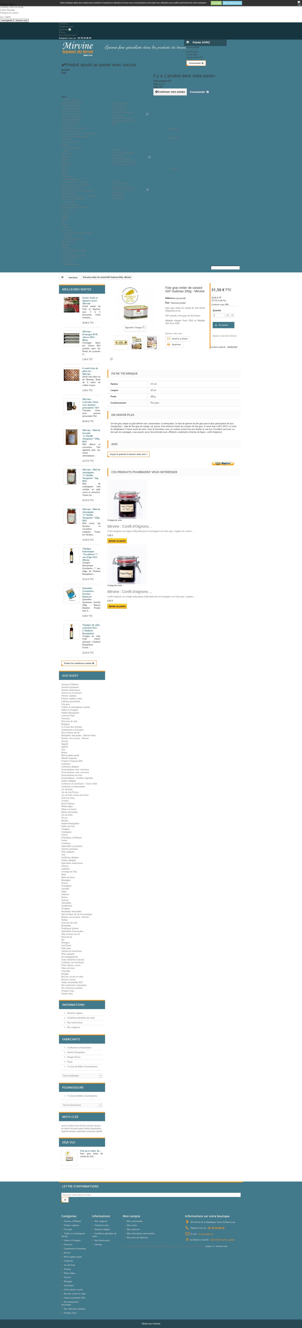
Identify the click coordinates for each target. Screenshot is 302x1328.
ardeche (65, 1131)
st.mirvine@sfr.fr (205, 1234)
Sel (62, 940)
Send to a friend (179, 339)
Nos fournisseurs (71, 264)
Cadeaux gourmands (70, 701)
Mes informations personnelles (141, 1233)
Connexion (64, 24)
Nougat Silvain (73, 1057)
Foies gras (66, 948)
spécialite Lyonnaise (86, 1131)
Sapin (64, 168)
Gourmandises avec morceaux (75, 182)
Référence (170, 298)
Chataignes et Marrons (71, 837)
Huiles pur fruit (68, 826)
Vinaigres (65, 829)
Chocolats (65, 244)
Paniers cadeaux (71, 100)
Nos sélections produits (72, 988)
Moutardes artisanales (71, 911)
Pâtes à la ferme (68, 809)
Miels (65, 151)
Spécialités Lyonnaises (71, 846)
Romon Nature (67, 803)
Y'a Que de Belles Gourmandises (82, 1066)
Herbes (64, 920)
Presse (62, 32)
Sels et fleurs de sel (70, 131)
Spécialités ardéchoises (72, 863)
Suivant (111, 358)
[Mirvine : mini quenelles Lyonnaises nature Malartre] (71, 595)
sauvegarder (6, 20)
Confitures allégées (70, 179)
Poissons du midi (69, 142)
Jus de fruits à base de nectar (75, 207)
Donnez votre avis (173, 333)
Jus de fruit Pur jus (70, 205)
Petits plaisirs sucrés (73, 239)
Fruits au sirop (67, 798)
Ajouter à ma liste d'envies (225, 336)
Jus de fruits (69, 202)
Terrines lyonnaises (70, 111)
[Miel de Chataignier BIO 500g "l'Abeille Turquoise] (71, 516)
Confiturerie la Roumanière (79, 1047)
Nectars (64, 820)
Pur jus (64, 818)
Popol (69, 1062)
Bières (64, 752)
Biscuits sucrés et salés (74, 250)
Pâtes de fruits (68, 241)
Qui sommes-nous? (68, 35)
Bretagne (65, 145)
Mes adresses (133, 1229)
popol (81, 1128)
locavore (74, 1128)
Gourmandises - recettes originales (77, 190)
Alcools (66, 213)
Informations (73, 1005)
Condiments (66, 906)
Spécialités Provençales (72, 931)
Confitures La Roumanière (73, 786)
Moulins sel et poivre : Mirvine (75, 136)
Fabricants (71, 1039)
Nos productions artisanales (74, 985)
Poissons (67, 139)
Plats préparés (68, 852)
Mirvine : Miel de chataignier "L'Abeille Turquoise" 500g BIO (91, 515)
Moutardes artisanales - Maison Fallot (78, 134)
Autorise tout (21, 20)
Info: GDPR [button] (5, 17)
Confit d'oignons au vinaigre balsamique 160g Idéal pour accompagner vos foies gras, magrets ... (151, 596)
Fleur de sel (66, 937)
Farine (64, 840)
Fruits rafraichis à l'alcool (72, 959)
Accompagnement (69, 957)
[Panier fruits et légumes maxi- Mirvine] (71, 305)
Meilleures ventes (76, 289)
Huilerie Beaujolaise (70, 122)
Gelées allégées (68, 193)
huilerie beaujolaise (92, 1128)
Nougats (65, 974)
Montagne (65, 156)
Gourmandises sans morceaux (75, 185)
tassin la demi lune (70, 1125)
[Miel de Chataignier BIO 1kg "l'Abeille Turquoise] (71, 476)
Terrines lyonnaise (69, 849)
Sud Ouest (66, 945)
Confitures (68, 176)
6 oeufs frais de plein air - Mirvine (90, 371)
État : (167, 303)
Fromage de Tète (69, 872)
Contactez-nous (66, 26)
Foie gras (65, 704)
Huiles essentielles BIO (72, 982)
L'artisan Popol (68, 715)
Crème (64, 835)
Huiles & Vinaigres (71, 119)
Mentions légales (75, 1013)
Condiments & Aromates (74, 128)
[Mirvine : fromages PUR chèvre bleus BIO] (71, 338)
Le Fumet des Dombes (71, 148)
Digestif (64, 216)
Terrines (65, 866)
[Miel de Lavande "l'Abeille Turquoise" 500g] (71, 437)
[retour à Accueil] (62, 277)
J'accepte (216, 3)
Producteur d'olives (70, 928)
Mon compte (131, 1216)
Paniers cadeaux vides (71, 102)
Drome (64, 897)
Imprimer (176, 344)
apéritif (99, 1131)
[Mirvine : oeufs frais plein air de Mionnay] (71, 375)
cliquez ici (210, 1246)
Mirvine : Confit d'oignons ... (129, 592)
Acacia (64, 159)
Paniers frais (67, 994)
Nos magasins (73, 1027)
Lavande (65, 165)
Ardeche (65, 170)
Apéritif (64, 219)
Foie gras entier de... (90, 1151)
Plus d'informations (232, 3)
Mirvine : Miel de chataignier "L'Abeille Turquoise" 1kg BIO (91, 475)
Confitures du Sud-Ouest (72, 962)
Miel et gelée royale (70, 755)
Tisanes (67, 227)
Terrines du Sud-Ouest (71, 693)
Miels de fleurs (68, 153)
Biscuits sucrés (68, 979)
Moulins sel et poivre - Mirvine (75, 917)
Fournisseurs (73, 1087)
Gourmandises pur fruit (71, 187)
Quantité (217, 310)
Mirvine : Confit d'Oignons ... (130, 526)
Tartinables (66, 903)
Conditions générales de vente (81, 1018)
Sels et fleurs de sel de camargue (76, 914)
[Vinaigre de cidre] (71, 632)
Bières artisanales (69, 812)
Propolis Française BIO (72, 761)
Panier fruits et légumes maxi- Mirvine (90, 301)
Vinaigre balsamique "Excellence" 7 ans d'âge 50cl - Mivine (90, 554)
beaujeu (73, 1131)
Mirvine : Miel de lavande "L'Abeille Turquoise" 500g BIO (91, 436)
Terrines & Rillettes (72, 108)
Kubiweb (156, 1323)
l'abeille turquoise (69, 758)
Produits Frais (69, 258)
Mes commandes (135, 1221)
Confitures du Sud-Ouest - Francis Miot (79, 196)
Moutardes (66, 925)
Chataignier (66, 162)
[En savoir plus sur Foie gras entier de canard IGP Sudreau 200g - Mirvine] (69, 1158)
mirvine (82, 1125)
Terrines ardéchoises (70, 114)
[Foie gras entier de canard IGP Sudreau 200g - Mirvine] (121, 343)
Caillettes (65, 869)
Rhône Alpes (67, 806)
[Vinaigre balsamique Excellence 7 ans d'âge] (71, 555)
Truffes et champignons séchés (77, 233)
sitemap (98, 1244)
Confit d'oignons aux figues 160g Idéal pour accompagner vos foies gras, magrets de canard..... (150, 531)
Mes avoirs (132, 1225)
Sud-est (64, 900)
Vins (63, 222)
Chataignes (66, 832)
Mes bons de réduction (137, 1237)
